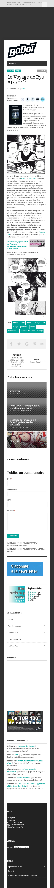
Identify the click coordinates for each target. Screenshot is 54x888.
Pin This (35, 344)
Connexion (11, 820)
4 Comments (41, 71)
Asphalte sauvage (14, 626)
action (15, 323)
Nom (9, 479)
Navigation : (44, 4)
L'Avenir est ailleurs (23, 778)
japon (29, 323)
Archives (10, 847)
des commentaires (15, 825)
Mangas (17, 71)
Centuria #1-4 (13, 633)
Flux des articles (14, 822)
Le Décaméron (13, 646)
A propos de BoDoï (15, 867)
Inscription (11, 818)
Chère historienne (14, 639)
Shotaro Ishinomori (28, 331)
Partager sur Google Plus (27, 344)
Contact (11, 871)
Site (9, 500)
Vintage (40, 331)
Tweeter (19, 344)
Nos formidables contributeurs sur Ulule (22, 875)
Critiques (11, 71)
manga (15, 327)
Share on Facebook (11, 344)
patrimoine (24, 327)
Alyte (16, 755)
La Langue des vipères (26, 746)
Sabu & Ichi (33, 179)
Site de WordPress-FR (15, 827)
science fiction (13, 331)
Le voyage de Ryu (39, 323)
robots (32, 327)
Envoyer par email (42, 344)
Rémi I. (23, 89)
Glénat (22, 323)
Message (11, 511)
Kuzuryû (24, 179)
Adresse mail (12, 490)
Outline (10, 619)
